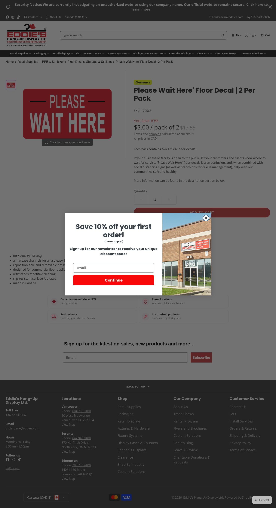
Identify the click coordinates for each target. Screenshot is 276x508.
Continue (114, 280)
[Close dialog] (206, 218)
